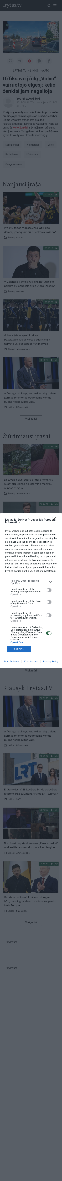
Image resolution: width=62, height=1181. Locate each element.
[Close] (55, 520)
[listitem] (31, 582)
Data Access (31, 661)
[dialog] (31, 590)
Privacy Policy (50, 661)
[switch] (48, 590)
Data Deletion (11, 661)
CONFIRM (19, 649)
